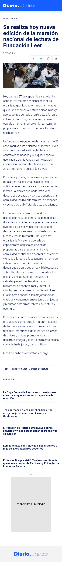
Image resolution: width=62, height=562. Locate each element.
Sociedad (14, 18)
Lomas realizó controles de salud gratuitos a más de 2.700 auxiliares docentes (30, 447)
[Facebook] (34, 58)
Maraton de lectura (38, 369)
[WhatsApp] (48, 58)
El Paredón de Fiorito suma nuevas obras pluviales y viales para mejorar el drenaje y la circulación (30, 430)
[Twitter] (41, 58)
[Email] (55, 58)
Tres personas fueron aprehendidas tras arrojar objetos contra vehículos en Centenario (27, 413)
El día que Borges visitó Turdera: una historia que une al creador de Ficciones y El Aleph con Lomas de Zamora (31, 463)
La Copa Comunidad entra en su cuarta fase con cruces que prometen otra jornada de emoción (29, 395)
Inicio (5, 18)
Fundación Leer (19, 369)
